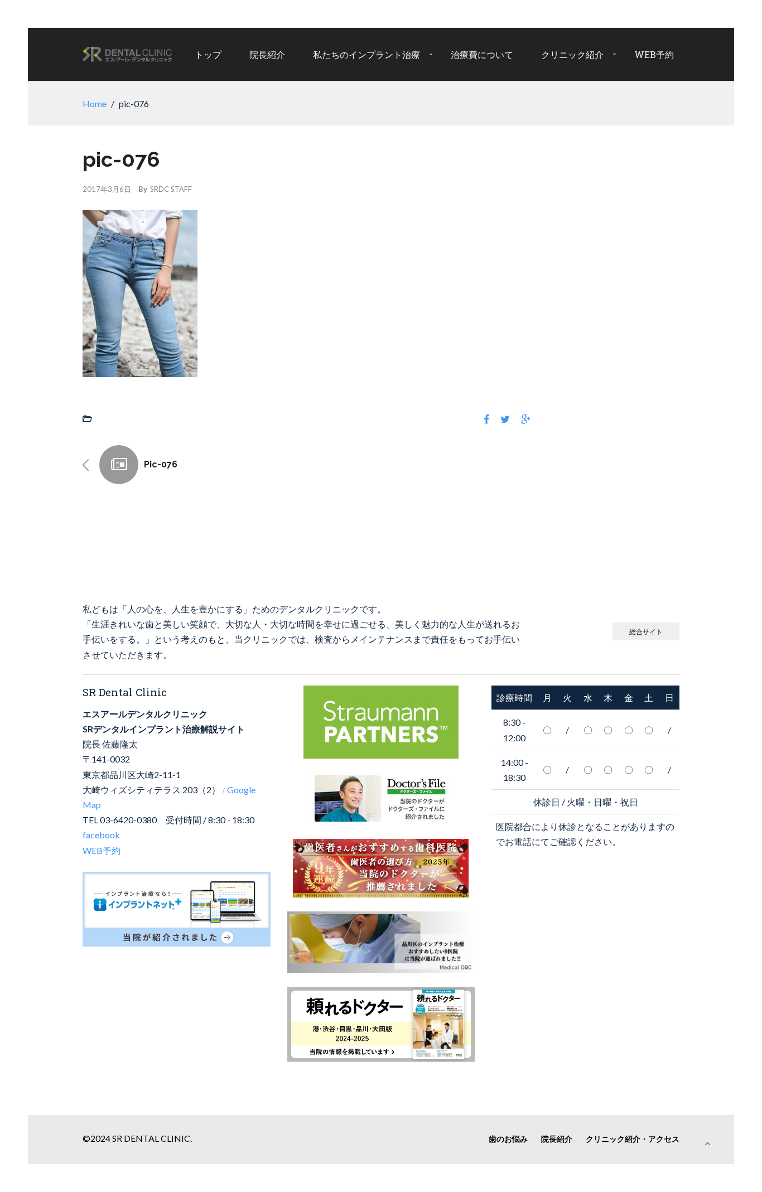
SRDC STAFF (171, 189)
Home (95, 103)
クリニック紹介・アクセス (632, 1138)
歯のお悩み (508, 1138)
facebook (101, 834)
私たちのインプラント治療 (366, 54)
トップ (208, 54)
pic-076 (160, 464)
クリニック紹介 (572, 54)
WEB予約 (654, 54)
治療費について (482, 54)
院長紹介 (267, 54)
